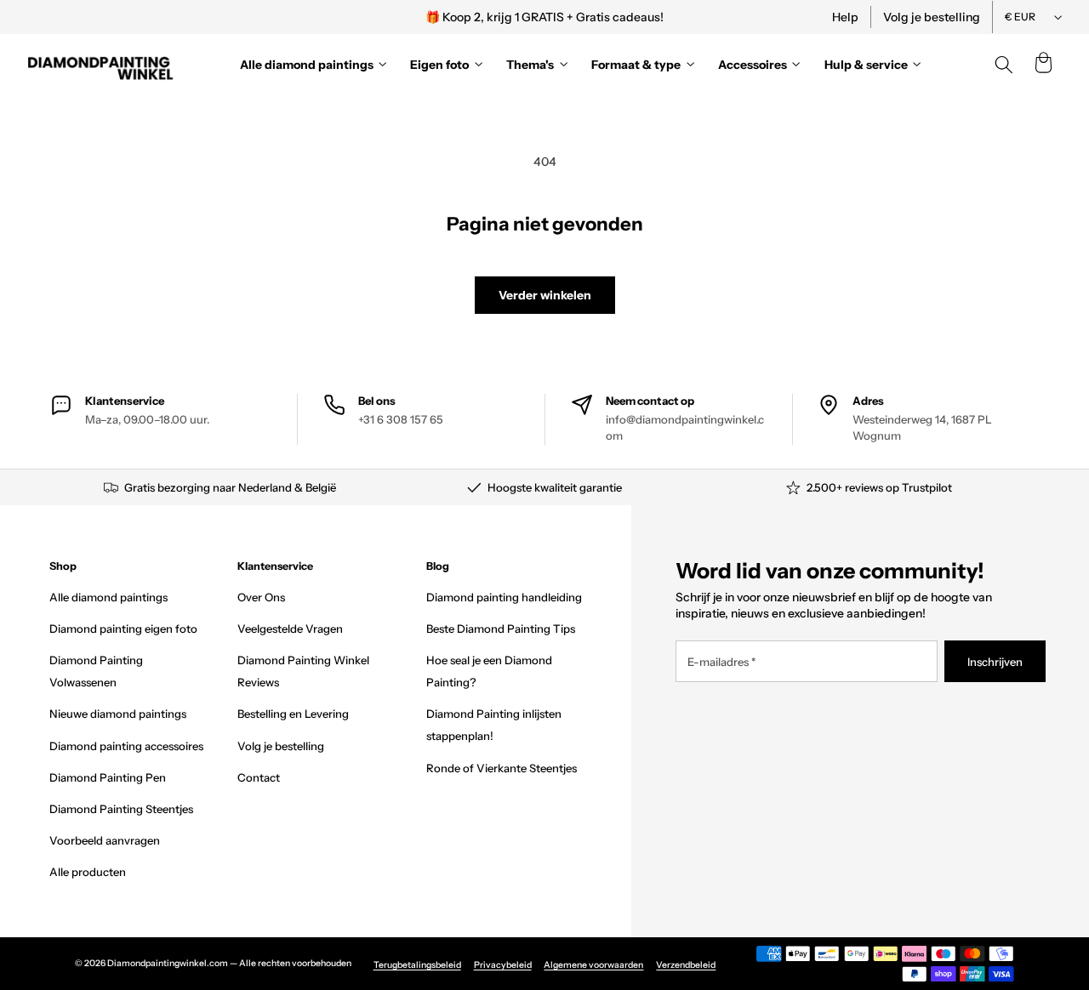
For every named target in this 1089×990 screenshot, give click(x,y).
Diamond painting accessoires (126, 746)
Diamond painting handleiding (504, 597)
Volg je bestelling (931, 17)
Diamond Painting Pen (107, 777)
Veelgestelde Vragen (290, 628)
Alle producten (87, 872)
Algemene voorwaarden (593, 964)
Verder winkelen (545, 295)
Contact (258, 777)
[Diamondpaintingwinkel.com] (101, 64)
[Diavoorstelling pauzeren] (777, 17)
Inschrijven (995, 662)
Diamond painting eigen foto (123, 628)
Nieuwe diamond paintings (117, 713)
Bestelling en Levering (293, 713)
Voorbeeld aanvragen (104, 840)
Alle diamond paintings (108, 597)
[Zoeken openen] (1004, 64)
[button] (1043, 64)
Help (845, 17)
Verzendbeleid (686, 964)
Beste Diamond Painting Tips (500, 628)
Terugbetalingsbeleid (417, 964)
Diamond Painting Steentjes (121, 809)
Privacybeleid (503, 964)
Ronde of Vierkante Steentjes (501, 768)
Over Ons (261, 597)
